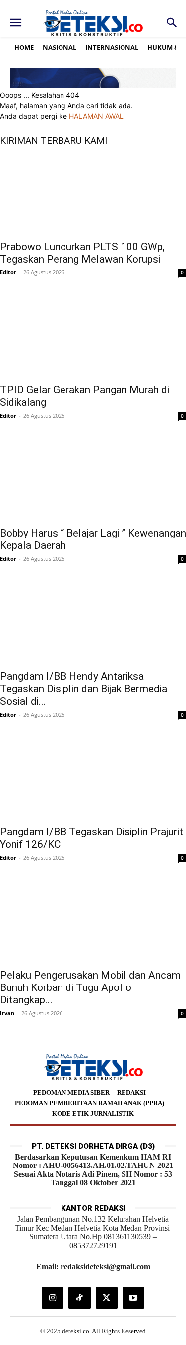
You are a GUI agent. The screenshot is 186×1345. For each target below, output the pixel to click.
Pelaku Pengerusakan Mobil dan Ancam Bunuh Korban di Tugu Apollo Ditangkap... (90, 987)
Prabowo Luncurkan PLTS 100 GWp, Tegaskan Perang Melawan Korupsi (82, 253)
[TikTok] (79, 1298)
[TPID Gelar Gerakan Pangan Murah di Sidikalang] (93, 337)
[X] (107, 1298)
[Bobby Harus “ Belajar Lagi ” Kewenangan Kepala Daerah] (93, 481)
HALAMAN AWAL (96, 116)
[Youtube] (133, 1298)
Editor (8, 272)
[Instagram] (52, 1298)
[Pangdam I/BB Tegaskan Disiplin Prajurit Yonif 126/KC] (93, 779)
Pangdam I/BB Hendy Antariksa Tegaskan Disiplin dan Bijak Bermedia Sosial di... (83, 688)
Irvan (7, 1013)
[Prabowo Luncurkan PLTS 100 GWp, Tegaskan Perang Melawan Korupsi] (93, 194)
